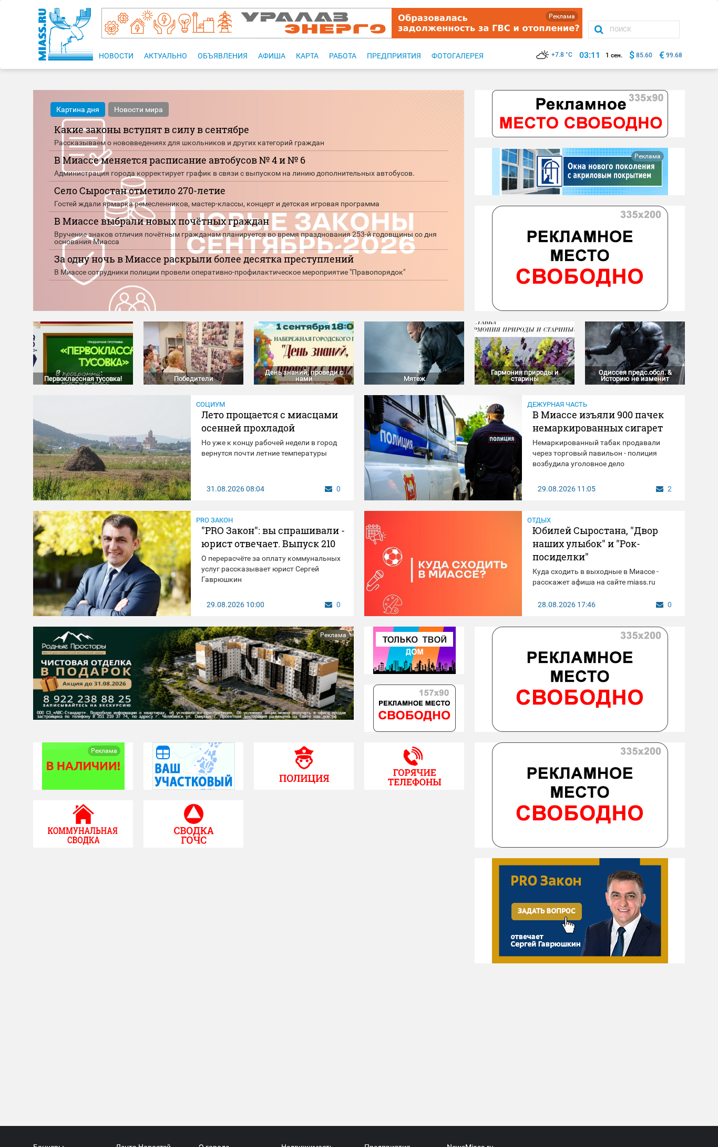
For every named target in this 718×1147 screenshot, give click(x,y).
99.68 (674, 55)
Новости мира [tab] (138, 109)
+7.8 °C (561, 54)
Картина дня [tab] (77, 109)
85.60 (644, 55)
